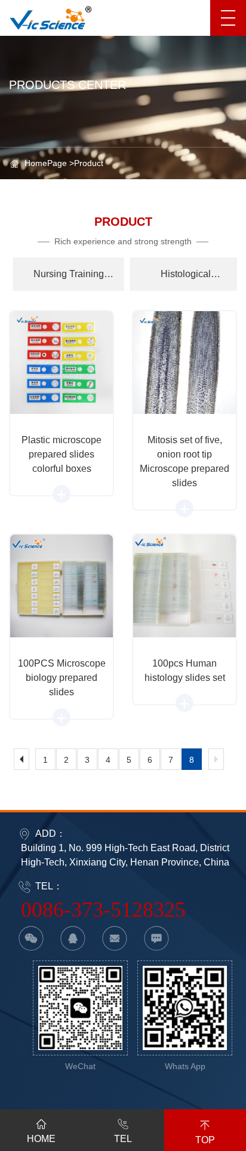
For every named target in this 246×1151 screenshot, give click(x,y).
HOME (41, 1139)
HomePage (45, 163)
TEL (123, 1139)
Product (88, 163)
